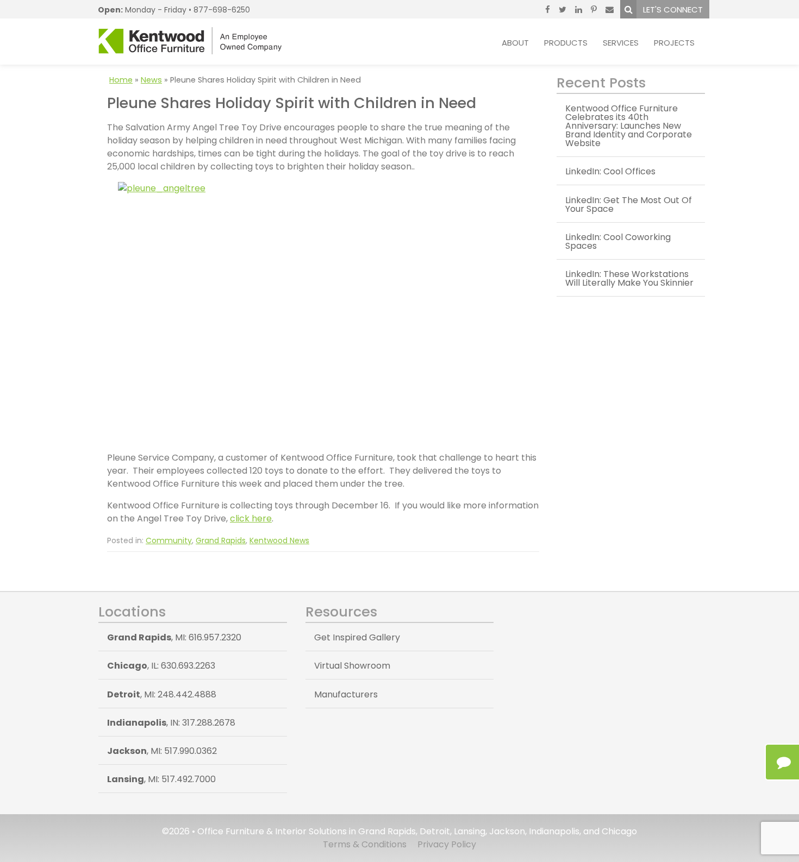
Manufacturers (346, 694)
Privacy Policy (446, 844)
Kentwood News (279, 540)
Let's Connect (673, 9)
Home (121, 79)
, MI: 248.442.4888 (161, 694)
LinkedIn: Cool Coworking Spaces (618, 241)
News (151, 79)
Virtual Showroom (352, 665)
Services (621, 42)
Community (169, 540)
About (515, 42)
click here (251, 518)
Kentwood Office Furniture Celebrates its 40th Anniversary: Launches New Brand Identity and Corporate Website (628, 125)
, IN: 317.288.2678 (171, 722)
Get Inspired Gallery (357, 637)
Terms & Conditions (365, 844)
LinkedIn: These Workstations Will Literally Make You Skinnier (629, 278)
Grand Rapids (221, 540)
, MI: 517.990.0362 (162, 751)
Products (566, 42)
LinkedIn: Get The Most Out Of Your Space (628, 204)
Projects (674, 42)
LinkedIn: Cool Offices (610, 171)
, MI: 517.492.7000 (161, 779)
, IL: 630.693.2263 (161, 665)
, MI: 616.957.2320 (174, 637)
